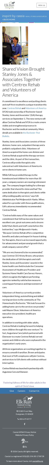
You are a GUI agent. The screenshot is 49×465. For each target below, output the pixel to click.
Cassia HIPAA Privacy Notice (24, 432)
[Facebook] (24, 424)
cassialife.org (37, 461)
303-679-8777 (25, 419)
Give (12, 391)
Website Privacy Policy (24, 435)
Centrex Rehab (14, 108)
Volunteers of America (35, 108)
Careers (21, 391)
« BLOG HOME (8, 19)
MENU (40, 5)
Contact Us (34, 391)
